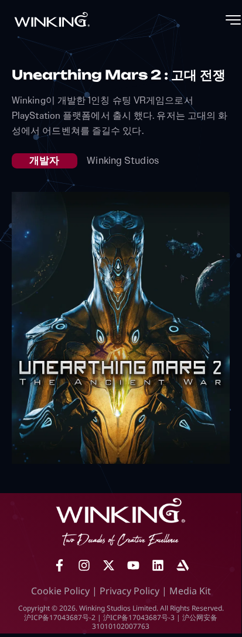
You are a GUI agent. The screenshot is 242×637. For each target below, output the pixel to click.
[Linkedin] (157, 565)
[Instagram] (83, 565)
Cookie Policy (60, 590)
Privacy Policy (129, 590)
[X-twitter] (108, 565)
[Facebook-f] (59, 565)
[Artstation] (182, 565)
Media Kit (190, 590)
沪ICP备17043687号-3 (139, 617)
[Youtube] (133, 565)
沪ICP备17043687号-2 (60, 617)
